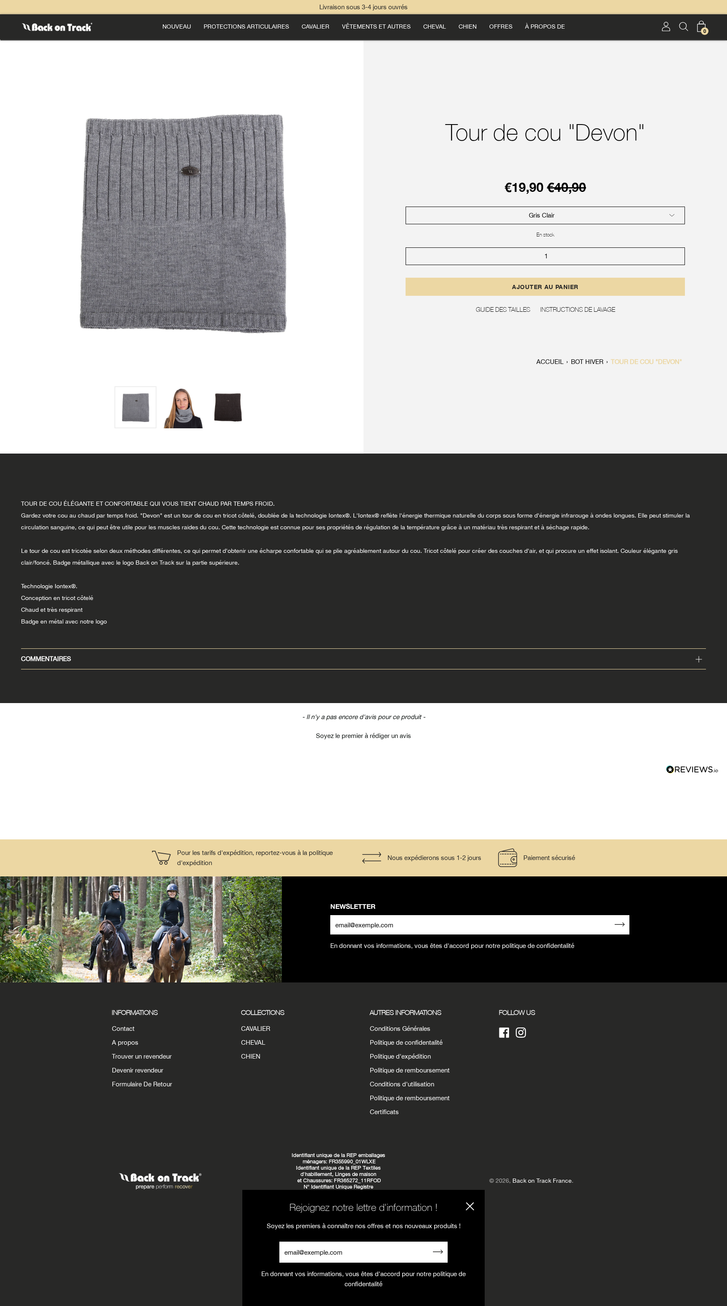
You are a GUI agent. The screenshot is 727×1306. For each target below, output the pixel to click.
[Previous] (11, 221)
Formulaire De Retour (142, 1084)
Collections (262, 1012)
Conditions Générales (400, 1028)
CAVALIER (315, 26)
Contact (123, 1028)
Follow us (517, 1012)
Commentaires (46, 658)
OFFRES (500, 26)
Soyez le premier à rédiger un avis (363, 735)
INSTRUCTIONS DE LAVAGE (577, 309)
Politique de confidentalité (406, 1042)
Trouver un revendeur (142, 1056)
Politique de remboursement (410, 1070)
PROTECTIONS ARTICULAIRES (246, 26)
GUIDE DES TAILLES (503, 309)
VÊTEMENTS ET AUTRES (376, 26)
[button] (363, 734)
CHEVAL (434, 26)
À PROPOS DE (545, 26)
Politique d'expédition (400, 1056)
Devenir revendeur (137, 1070)
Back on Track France (542, 1180)
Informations (135, 1012)
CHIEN (468, 26)
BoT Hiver (587, 361)
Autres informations (405, 1012)
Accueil (549, 361)
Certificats (384, 1111)
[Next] (352, 221)
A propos (125, 1042)
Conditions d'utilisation (402, 1084)
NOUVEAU (176, 26)
